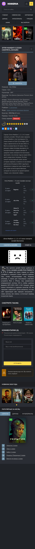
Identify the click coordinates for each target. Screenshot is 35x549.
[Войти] (26, 4)
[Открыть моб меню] (31, 4)
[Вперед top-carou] (33, 33)
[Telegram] (16, 129)
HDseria (12, 3)
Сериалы (5, 414)
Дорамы (4, 19)
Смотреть (18, 83)
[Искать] (31, 9)
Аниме (8, 22)
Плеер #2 (28, 245)
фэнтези (26, 110)
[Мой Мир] (8, 129)
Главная (5, 15)
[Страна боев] (28, 396)
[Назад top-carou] (2, 33)
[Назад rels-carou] (2, 314)
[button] (16, 404)
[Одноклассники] (5, 129)
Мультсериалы (17, 19)
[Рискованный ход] (6, 396)
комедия (13, 110)
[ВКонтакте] (3, 129)
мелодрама (19, 110)
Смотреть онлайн (10, 245)
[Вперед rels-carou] (33, 314)
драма (8, 110)
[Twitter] (13, 129)
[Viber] (11, 129)
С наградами (13, 107)
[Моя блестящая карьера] (17, 396)
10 (27, 124)
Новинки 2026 (16, 15)
